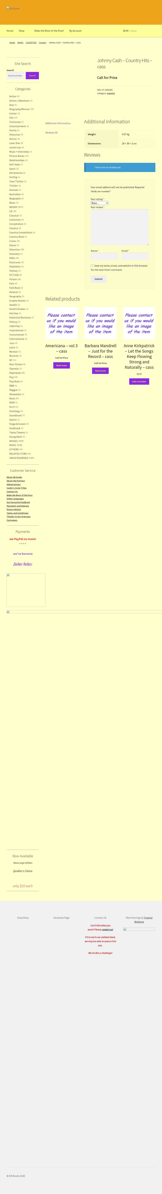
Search (10, 70)
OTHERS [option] (15, 449)
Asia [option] (12, 104)
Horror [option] (14, 138)
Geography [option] (16, 296)
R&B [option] (12, 385)
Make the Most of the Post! (49, 30)
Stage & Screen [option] (18, 423)
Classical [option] (15, 215)
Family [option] (14, 130)
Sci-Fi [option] (13, 406)
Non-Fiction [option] (17, 364)
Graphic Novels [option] (18, 300)
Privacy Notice (14, 509)
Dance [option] (13, 245)
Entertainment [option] (18, 126)
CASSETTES (31, 42)
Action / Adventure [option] (20, 100)
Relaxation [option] (16, 394)
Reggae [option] (14, 389)
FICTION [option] (15, 275)
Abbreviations (14, 484)
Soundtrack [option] (16, 415)
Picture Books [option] (18, 155)
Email (125, 250)
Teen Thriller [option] (17, 181)
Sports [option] (14, 419)
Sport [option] (13, 168)
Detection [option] (16, 249)
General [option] (14, 292)
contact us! (107, 929)
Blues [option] (13, 202)
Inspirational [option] (17, 330)
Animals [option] (15, 189)
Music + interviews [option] (20, 151)
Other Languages (15, 498)
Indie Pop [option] (15, 326)
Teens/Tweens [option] (18, 432)
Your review (97, 207)
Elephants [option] (16, 266)
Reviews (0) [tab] (51, 132)
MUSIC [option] (15, 445)
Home (10, 30)
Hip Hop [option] (15, 313)
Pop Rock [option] (15, 381)
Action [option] (14, 96)
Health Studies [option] (18, 309)
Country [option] (14, 228)
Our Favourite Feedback (18, 502)
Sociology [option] (15, 411)
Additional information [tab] (58, 123)
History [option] (14, 321)
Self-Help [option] (15, 164)
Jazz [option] (13, 343)
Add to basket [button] (139, 381)
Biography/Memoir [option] (21, 109)
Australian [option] (16, 194)
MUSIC (20, 42)
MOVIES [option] (16, 441)
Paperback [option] (16, 372)
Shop (21, 30)
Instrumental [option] (17, 334)
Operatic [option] (15, 368)
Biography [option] (16, 198)
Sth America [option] (17, 172)
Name (95, 250)
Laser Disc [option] (15, 143)
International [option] (18, 338)
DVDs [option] (13, 258)
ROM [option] (13, 402)
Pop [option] (13, 377)
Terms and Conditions (17, 513)
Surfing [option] (14, 177)
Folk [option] (12, 283)
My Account (75, 30)
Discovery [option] (15, 253)
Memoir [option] (14, 351)
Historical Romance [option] (21, 317)
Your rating (97, 199)
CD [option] (12, 211)
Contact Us (12, 491)
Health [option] (14, 304)
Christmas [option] (16, 121)
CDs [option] (13, 117)
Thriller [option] (14, 185)
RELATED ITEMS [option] (19, 453)
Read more (61, 365)
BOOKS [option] (15, 207)
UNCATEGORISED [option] (21, 457)
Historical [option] (15, 134)
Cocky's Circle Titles (17, 487)
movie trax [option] (16, 147)
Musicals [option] (15, 355)
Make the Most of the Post (19, 495)
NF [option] (12, 360)
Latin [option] (13, 347)
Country (42, 42)
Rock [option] (13, 398)
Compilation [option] (17, 223)
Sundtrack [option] (16, 428)
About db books (14, 477)
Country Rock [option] (17, 236)
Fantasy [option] (14, 270)
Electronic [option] (16, 262)
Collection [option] (16, 219)
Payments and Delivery (18, 506)
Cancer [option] (14, 113)
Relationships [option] (18, 160)
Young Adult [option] (17, 436)
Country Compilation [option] (22, 232)
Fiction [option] (14, 279)
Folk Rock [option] (15, 287)
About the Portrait (16, 480)
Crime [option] (14, 241)
